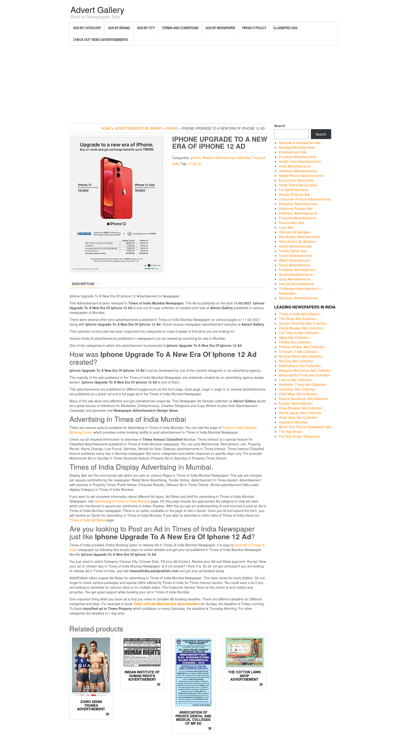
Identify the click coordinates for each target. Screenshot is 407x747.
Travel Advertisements (295, 255)
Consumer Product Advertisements (305, 199)
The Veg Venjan (290, 431)
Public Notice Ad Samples (298, 185)
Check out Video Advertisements (100, 39)
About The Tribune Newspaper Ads (305, 426)
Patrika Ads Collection (295, 342)
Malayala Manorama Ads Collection (305, 370)
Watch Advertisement (294, 260)
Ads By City (146, 27)
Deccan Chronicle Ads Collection (303, 323)
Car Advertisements (293, 189)
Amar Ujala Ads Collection (298, 417)
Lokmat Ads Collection (295, 379)
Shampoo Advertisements (298, 298)
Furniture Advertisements (298, 156)
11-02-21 (195, 163)
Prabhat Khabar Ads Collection (302, 346)
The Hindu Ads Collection (298, 318)
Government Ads (291, 222)
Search (279, 125)
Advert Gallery (97, 9)
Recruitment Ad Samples (297, 241)
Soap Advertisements (295, 279)
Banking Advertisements (297, 147)
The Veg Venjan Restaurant (299, 436)
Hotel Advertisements (295, 166)
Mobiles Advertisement (219, 157)
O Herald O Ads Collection (298, 351)
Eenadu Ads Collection (296, 403)
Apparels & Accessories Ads (300, 142)
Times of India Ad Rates (87, 520)
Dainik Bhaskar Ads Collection (301, 328)
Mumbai (244, 157)
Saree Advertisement (294, 265)
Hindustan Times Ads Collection (302, 384)
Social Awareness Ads (295, 246)
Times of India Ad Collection (300, 314)
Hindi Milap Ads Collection (298, 393)
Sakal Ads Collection (294, 337)
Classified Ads (285, 27)
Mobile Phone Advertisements (301, 175)
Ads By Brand (119, 27)
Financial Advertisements (297, 218)
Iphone (171, 128)
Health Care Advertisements (300, 161)
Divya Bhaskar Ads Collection (300, 408)
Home (106, 128)
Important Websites (293, 422)
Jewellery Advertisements (298, 170)
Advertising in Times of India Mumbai (122, 501)
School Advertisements (296, 274)
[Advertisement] (203, 83)
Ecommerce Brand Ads (296, 180)
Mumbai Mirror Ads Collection (301, 356)
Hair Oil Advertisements (296, 283)
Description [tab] (83, 283)
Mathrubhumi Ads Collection (300, 365)
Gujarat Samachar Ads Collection (303, 398)
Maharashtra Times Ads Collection (304, 375)
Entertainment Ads (292, 152)
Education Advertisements (298, 203)
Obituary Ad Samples (294, 232)
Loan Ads (286, 227)
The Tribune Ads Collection (299, 332)
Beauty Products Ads (294, 194)
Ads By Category (87, 27)
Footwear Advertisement (297, 269)
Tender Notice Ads (292, 250)
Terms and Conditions (180, 27)
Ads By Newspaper (220, 27)
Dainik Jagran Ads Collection (300, 412)
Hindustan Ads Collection (297, 389)
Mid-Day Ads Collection (296, 361)
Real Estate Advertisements (299, 236)
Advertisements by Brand (138, 128)
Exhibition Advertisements (298, 213)
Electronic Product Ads (296, 208)
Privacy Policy (254, 27)
